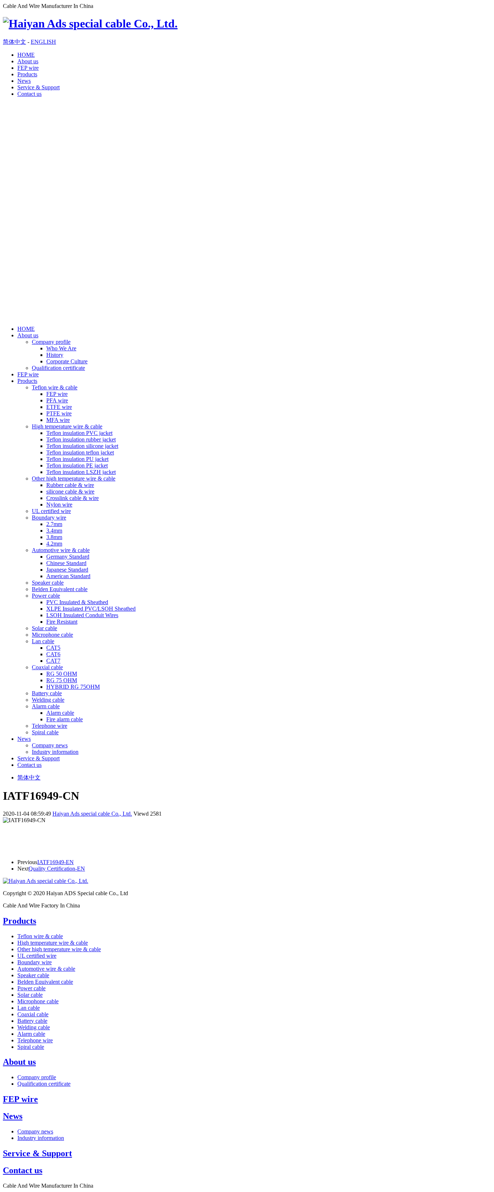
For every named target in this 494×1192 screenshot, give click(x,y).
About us (27, 61)
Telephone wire (49, 726)
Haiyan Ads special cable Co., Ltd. (92, 814)
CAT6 (53, 654)
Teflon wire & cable (54, 387)
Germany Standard (67, 557)
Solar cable (44, 628)
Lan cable (43, 641)
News (24, 81)
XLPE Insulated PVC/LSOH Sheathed (91, 609)
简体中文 (14, 42)
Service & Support (38, 87)
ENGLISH (43, 42)
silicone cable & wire (70, 491)
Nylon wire (59, 504)
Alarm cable (46, 706)
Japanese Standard (67, 570)
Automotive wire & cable (61, 550)
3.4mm (54, 530)
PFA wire (57, 400)
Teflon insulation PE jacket (77, 465)
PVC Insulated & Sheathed (77, 602)
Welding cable (48, 700)
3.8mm (54, 537)
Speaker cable (48, 583)
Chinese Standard (66, 563)
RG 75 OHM (61, 680)
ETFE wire (59, 407)
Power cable (46, 596)
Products (27, 74)
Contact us (29, 94)
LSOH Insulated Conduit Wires (82, 615)
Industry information (55, 752)
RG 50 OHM (61, 674)
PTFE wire (59, 413)
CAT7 (53, 661)
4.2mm (54, 544)
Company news (50, 745)
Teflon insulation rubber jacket (81, 439)
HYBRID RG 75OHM (73, 687)
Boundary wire (49, 517)
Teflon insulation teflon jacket (80, 452)
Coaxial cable (47, 667)
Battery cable (47, 693)
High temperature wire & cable (67, 426)
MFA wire (58, 420)
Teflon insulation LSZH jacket (81, 472)
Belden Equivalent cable (60, 589)
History (54, 355)
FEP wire (28, 68)
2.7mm (54, 524)
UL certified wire (51, 511)
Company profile (51, 342)
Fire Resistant (61, 622)
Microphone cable (52, 635)
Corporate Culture (67, 361)
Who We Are (61, 348)
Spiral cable (45, 732)
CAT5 (53, 648)
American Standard (68, 576)
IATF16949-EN (55, 862)
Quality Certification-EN (57, 869)
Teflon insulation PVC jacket (79, 433)
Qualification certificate (58, 368)
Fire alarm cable (64, 719)
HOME (26, 55)
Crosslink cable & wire (72, 498)
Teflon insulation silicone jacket (82, 446)
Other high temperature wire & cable (73, 478)
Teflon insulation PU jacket (77, 459)
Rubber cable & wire (70, 485)
